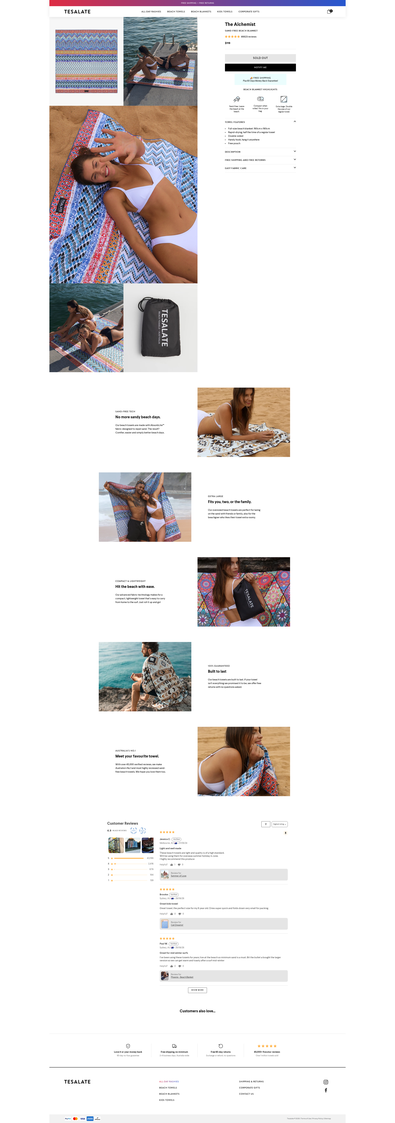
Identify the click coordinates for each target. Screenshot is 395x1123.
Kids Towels (167, 1100)
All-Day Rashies (169, 1081)
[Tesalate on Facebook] (327, 1090)
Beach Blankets (169, 1093)
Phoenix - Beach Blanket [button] (182, 977)
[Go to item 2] (133, 845)
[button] (232, 37)
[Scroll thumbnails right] (149, 845)
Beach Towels (168, 1087)
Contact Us (246, 1093)
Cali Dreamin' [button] (177, 925)
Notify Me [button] (260, 67)
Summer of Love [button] (178, 876)
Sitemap (327, 1119)
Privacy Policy (317, 1119)
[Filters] (265, 824)
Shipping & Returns (251, 1081)
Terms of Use (306, 1119)
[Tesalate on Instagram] (325, 1082)
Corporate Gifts (249, 1087)
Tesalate (290, 1119)
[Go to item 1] (116, 845)
